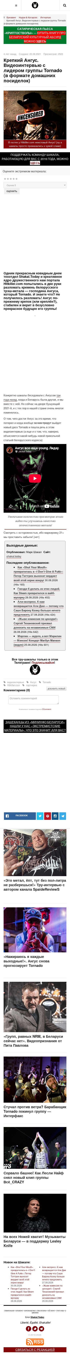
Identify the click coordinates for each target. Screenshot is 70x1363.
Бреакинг (11, 17)
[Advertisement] (35, 232)
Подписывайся (43, 662)
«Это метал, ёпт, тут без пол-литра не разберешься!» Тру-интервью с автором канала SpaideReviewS (35, 885)
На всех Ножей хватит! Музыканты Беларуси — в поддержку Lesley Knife (35, 1241)
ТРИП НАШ (60, 1311)
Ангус (33, 682)
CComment (46, 709)
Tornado (46, 682)
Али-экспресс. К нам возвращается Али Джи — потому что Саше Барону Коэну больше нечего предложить (39, 608)
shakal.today (13, 556)
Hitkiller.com (13, 685)
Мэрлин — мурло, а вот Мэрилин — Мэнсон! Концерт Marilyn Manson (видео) (37, 640)
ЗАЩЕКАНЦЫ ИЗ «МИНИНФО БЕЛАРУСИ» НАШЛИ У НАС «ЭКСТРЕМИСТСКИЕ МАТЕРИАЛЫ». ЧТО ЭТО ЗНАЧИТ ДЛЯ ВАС (34, 726)
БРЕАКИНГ (19, 1311)
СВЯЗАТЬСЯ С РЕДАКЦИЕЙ (35, 1350)
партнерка (31, 685)
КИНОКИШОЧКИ (30, 1311)
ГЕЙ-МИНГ (51, 1311)
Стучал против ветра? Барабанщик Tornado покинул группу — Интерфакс (35, 1111)
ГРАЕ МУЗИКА (41, 1311)
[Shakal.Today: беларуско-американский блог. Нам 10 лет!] (35, 5)
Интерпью (45, 17)
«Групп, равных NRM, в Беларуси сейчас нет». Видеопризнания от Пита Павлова (33, 1041)
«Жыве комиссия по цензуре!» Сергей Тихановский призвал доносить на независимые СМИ (36, 623)
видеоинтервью (15, 682)
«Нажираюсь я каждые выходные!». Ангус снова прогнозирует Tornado (26, 961)
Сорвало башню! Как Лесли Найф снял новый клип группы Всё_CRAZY (34, 1177)
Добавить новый (56, 688)
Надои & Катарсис (28, 17)
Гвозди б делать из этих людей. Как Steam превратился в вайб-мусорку (37, 593)
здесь (35, 163)
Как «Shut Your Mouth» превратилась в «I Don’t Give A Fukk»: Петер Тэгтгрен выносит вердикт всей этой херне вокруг (38, 573)
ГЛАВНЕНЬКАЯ (9, 1311)
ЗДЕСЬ (41, 41)
